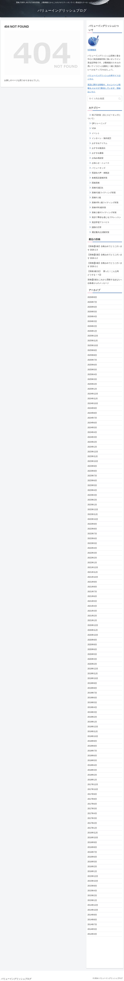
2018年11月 (93, 731)
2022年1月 (92, 563)
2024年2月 (92, 442)
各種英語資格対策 (99, 178)
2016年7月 (92, 852)
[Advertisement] (105, 952)
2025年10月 (93, 345)
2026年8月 (92, 297)
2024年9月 (92, 408)
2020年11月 (93, 630)
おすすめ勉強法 (98, 148)
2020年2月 (92, 664)
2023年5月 (92, 485)
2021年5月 (92, 601)
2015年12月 (93, 876)
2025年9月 (92, 350)
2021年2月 (92, 616)
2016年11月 (93, 833)
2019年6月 (92, 698)
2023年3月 (92, 495)
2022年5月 (92, 543)
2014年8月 (92, 920)
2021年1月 (92, 620)
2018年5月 (92, 760)
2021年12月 (93, 567)
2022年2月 (92, 558)
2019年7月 (92, 693)
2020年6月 (92, 649)
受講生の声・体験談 (100, 173)
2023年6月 (92, 480)
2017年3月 (92, 818)
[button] (119, 98)
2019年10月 (93, 678)
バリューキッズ (98, 168)
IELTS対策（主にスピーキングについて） (104, 117)
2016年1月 (92, 871)
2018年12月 (93, 727)
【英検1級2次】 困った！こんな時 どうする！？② (104, 273)
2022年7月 (92, 534)
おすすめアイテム (99, 143)
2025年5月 (92, 370)
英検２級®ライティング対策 (104, 212)
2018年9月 (92, 741)
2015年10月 (93, 881)
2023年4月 (92, 490)
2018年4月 (92, 765)
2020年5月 (92, 654)
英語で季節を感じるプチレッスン (106, 217)
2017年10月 (93, 789)
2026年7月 (92, 302)
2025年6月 (92, 365)
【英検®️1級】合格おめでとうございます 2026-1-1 (105, 265)
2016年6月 (92, 857)
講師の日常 (96, 227)
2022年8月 (92, 529)
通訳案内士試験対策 (100, 232)
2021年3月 (92, 611)
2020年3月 (92, 659)
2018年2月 (92, 775)
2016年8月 (92, 847)
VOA (94, 128)
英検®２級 (96, 198)
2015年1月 (92, 900)
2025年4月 (92, 374)
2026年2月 (92, 326)
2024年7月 (92, 418)
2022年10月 (93, 519)
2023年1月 (92, 505)
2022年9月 (92, 524)
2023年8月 (92, 471)
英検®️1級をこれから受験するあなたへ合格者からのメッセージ (105, 281)
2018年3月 (92, 770)
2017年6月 (92, 804)
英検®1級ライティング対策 (104, 193)
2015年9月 (92, 886)
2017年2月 (92, 823)
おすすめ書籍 (97, 153)
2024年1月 (92, 447)
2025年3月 (92, 379)
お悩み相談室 (97, 158)
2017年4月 (92, 813)
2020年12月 (93, 625)
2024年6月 (92, 423)
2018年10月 (93, 736)
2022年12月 (93, 509)
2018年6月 (92, 756)
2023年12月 (93, 452)
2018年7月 (92, 751)
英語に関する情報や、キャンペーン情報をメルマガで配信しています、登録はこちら (104, 88)
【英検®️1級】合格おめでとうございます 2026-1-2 (105, 256)
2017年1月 (92, 828)
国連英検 (96, 183)
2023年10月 (93, 461)
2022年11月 (93, 514)
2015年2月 (92, 895)
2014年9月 (92, 915)
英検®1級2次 (97, 188)
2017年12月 (93, 784)
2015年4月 (92, 891)
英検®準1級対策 (99, 207)
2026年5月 (92, 312)
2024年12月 (93, 394)
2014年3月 (92, 934)
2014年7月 (92, 924)
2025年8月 (92, 355)
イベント (96, 133)
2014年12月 (93, 905)
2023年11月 (93, 456)
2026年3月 (92, 321)
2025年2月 (92, 384)
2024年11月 (93, 399)
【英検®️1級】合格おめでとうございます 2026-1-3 (105, 248)
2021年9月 (92, 582)
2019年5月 (92, 702)
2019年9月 (92, 683)
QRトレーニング (99, 123)
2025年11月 (93, 341)
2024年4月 (92, 432)
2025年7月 (92, 360)
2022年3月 (92, 553)
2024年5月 (92, 427)
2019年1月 (92, 722)
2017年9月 (92, 794)
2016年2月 (92, 866)
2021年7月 (92, 592)
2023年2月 (92, 500)
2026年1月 (92, 331)
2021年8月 (92, 587)
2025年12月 (93, 336)
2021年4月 (92, 606)
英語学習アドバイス (100, 222)
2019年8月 (92, 688)
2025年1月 (92, 389)
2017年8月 (92, 799)
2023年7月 (92, 476)
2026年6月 (92, 307)
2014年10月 (93, 910)
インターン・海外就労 (101, 138)
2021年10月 (93, 577)
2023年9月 (92, 466)
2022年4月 (92, 548)
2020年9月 (92, 640)
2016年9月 (92, 842)
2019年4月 (92, 707)
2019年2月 (92, 717)
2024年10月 (93, 403)
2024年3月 (92, 437)
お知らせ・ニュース (100, 163)
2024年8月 (92, 413)
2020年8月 (92, 644)
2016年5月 (92, 862)
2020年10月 (93, 635)
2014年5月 (92, 929)
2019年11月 (93, 673)
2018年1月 (92, 780)
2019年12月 (93, 669)
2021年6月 (92, 596)
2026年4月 (92, 316)
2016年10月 (93, 837)
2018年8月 (92, 746)
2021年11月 (93, 572)
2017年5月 (92, 809)
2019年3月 (92, 712)
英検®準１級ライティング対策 (105, 202)
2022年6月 (92, 538)
